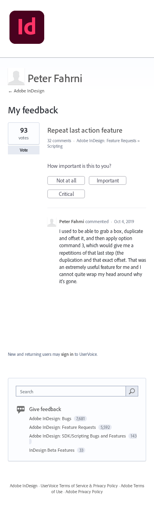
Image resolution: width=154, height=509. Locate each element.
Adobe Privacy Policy (84, 491)
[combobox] (73, 391)
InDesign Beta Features (52, 450)
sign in (67, 354)
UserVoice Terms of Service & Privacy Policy (79, 485)
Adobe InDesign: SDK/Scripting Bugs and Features (78, 436)
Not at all (70, 181)
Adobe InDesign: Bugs (51, 418)
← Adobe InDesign (26, 91)
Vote (24, 150)
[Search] (132, 391)
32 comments (59, 140)
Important (111, 181)
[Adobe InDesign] (27, 29)
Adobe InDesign (24, 485)
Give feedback (45, 409)
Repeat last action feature (84, 130)
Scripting (54, 146)
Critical (72, 194)
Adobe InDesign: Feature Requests (106, 140)
